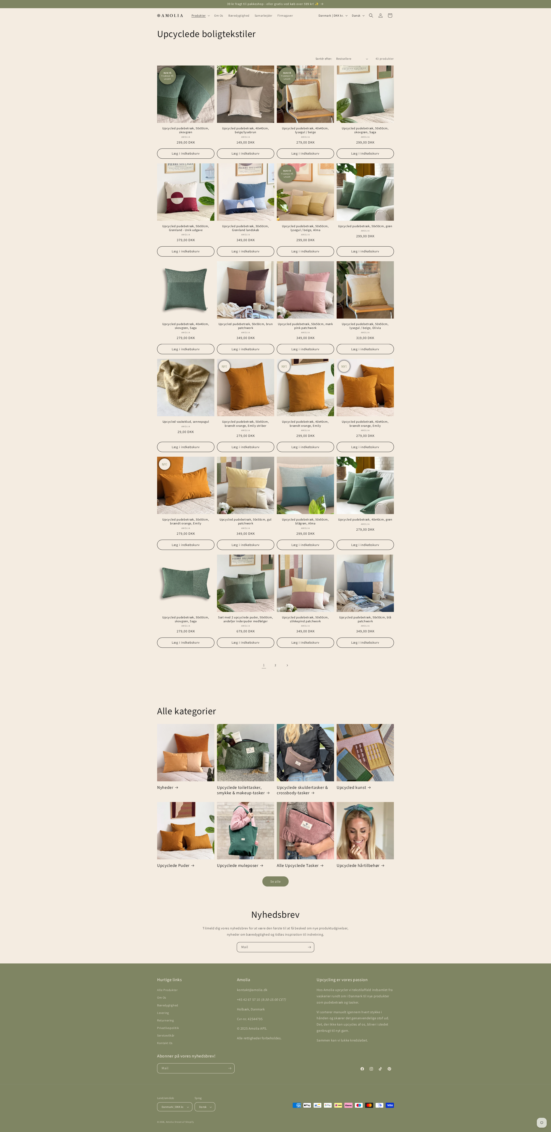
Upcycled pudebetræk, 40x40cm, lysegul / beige (305, 130)
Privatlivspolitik (168, 1028)
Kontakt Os (165, 1043)
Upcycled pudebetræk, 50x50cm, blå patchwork (365, 619)
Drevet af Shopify (184, 1122)
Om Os (161, 998)
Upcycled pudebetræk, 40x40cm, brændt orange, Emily (305, 424)
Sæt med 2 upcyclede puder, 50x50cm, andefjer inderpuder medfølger (245, 619)
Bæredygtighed (167, 1005)
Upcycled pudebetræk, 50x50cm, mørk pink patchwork (305, 326)
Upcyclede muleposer (237, 865)
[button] (200, 15)
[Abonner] (309, 947)
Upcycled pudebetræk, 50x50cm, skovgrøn (185, 130)
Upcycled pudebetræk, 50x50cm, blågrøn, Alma (305, 521)
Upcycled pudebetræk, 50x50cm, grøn (365, 226)
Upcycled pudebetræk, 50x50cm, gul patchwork (246, 521)
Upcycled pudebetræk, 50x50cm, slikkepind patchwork (305, 619)
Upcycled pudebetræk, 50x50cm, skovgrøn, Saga (365, 130)
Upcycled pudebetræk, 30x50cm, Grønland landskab (245, 228)
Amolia (170, 1122)
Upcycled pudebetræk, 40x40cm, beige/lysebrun (245, 130)
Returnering (165, 1020)
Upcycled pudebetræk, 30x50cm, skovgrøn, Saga (185, 619)
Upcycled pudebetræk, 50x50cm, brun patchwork (245, 326)
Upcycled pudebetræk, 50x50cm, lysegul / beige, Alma (305, 228)
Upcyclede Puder (173, 865)
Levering (163, 1013)
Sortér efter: (324, 59)
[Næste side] (287, 665)
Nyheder (165, 787)
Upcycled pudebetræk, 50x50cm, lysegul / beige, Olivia (365, 326)
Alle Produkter (167, 990)
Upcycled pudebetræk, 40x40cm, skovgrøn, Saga (185, 326)
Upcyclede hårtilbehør (358, 865)
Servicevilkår (166, 1036)
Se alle (275, 881)
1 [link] (264, 665)
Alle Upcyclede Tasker (298, 865)
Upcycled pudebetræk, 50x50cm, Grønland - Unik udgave (185, 228)
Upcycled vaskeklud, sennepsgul (186, 422)
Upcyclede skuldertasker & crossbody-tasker (302, 790)
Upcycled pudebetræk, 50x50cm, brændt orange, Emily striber (245, 424)
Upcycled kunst (351, 787)
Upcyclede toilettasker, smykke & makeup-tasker (241, 790)
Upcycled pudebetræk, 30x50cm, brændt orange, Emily (185, 521)
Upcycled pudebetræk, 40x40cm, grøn (365, 520)
